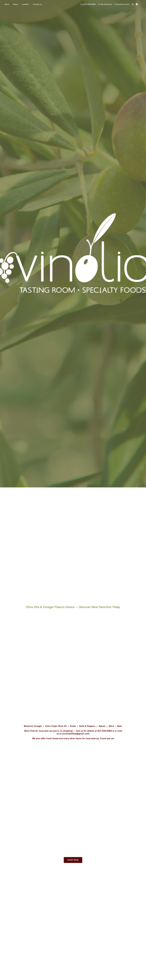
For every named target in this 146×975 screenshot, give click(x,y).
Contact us (37, 4)
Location (25, 4)
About (15, 4)
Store (7, 4)
